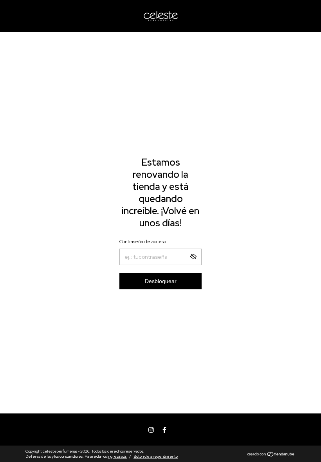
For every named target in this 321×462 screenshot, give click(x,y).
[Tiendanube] (271, 454)
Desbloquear (161, 281)
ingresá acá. (117, 456)
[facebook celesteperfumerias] (164, 430)
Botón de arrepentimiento (155, 456)
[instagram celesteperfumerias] (151, 430)
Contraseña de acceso (142, 241)
